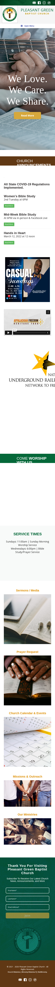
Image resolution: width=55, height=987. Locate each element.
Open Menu (29, 26)
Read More (27, 115)
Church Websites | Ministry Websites (22, 972)
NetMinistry (42, 972)
